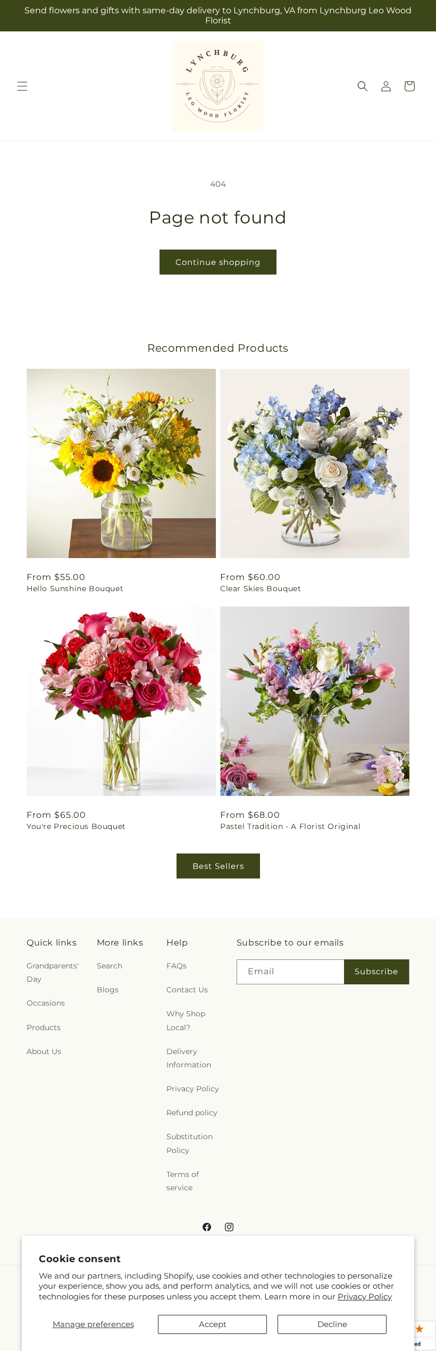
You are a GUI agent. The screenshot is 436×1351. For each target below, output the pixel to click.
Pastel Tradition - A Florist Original (290, 826)
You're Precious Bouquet (76, 826)
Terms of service (182, 1181)
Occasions (46, 1003)
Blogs (108, 989)
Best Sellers (218, 866)
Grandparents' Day (53, 972)
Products (44, 1027)
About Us (44, 1051)
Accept (213, 1324)
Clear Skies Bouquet (260, 588)
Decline (332, 1324)
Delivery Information (188, 1058)
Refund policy (191, 1112)
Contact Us (187, 989)
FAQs (176, 966)
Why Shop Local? (185, 1020)
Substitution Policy (189, 1143)
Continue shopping (218, 262)
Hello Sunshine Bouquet (75, 588)
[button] (22, 86)
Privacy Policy (365, 1296)
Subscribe (376, 971)
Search (109, 966)
